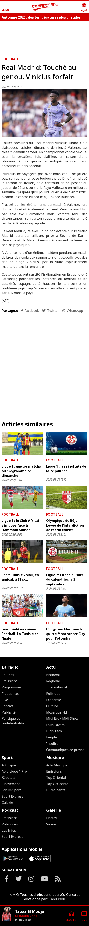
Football (10, 59)
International (56, 687)
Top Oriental (56, 777)
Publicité (9, 712)
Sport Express (12, 796)
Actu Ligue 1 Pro (14, 771)
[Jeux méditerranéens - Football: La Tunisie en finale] (22, 605)
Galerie (7, 802)
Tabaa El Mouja (29, 911)
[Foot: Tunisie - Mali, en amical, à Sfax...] (22, 551)
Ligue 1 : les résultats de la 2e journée (66, 468)
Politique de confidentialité (13, 720)
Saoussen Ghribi (26, 916)
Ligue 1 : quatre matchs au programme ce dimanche (21, 471)
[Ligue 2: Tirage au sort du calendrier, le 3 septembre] (66, 551)
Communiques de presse (65, 749)
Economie (53, 699)
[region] (44, 37)
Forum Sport (11, 790)
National (53, 675)
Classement (11, 784)
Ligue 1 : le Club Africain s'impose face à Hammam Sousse (21, 525)
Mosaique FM (56, 712)
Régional (53, 681)
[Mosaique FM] (45, 7)
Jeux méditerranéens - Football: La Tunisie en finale (20, 634)
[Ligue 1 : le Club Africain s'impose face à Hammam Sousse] (22, 497)
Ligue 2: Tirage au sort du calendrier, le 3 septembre (64, 579)
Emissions (9, 681)
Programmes (12, 687)
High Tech (54, 731)
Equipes (8, 675)
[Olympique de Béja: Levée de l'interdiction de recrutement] (66, 497)
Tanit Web (57, 899)
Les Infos (9, 830)
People (51, 737)
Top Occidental (57, 784)
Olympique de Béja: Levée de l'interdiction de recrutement (65, 525)
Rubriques (10, 824)
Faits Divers (55, 725)
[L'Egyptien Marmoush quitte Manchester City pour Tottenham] (66, 605)
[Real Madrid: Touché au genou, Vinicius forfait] (44, 113)
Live (5, 699)
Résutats (8, 777)
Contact (7, 706)
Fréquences (10, 693)
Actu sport (10, 765)
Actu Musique (56, 765)
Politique (53, 693)
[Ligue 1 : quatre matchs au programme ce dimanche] (22, 443)
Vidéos (51, 824)
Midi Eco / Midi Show (62, 718)
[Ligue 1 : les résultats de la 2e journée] (66, 443)
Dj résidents (55, 790)
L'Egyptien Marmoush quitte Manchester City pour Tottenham (65, 634)
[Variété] (7, 914)
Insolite (52, 743)
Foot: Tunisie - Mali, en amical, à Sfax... (20, 577)
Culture (52, 706)
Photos (51, 818)
